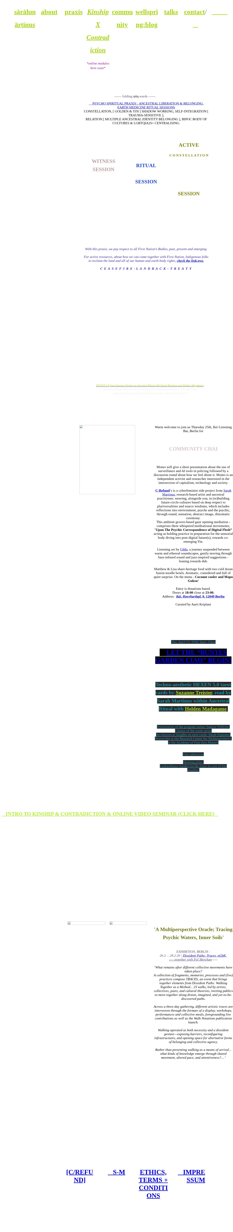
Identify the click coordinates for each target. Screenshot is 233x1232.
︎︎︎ (220, 12)
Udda (183, 549)
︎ (195, 24)
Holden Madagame (206, 709)
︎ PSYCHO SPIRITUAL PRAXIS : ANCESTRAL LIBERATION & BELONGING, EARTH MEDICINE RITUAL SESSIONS (146, 105)
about (49, 12)
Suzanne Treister (194, 692)
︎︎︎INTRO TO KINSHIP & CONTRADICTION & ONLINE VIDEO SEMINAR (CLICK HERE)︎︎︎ (108, 814)
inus (29, 24)
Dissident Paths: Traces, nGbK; (198, 957)
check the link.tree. (190, 261)
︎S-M (116, 1172)
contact (194, 12)
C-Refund (162, 490)
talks (171, 12)
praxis (74, 12)
